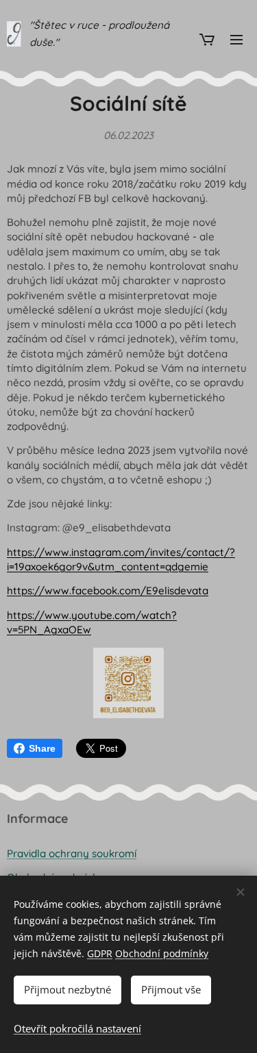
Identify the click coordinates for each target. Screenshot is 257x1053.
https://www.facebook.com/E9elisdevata (107, 590)
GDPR (99, 953)
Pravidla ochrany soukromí (71, 853)
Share (42, 748)
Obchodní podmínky (161, 953)
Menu (236, 39)
